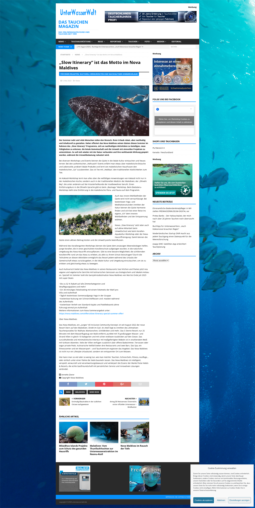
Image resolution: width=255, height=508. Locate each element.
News (61, 41)
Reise (100, 41)
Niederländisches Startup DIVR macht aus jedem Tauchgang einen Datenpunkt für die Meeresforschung (172, 236)
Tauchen (132, 41)
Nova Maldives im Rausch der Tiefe (134, 447)
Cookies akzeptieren (203, 500)
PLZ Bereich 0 (159, 148)
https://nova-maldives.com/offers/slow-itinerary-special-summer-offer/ (91, 313)
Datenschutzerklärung (207, 490)
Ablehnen (221, 500)
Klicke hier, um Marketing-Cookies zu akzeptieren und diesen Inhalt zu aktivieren (174, 120)
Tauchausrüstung (81, 41)
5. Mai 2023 (67, 80)
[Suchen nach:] (182, 46)
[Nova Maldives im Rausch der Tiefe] (135, 432)
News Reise (94, 392)
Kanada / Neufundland (163, 152)
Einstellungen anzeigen (239, 500)
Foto (147, 41)
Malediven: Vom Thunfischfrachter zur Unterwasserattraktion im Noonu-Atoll (104, 450)
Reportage (115, 41)
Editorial (176, 41)
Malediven (80, 392)
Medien (160, 41)
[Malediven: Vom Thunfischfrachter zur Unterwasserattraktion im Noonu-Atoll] (104, 432)
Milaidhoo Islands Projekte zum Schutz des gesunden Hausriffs (73, 448)
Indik (68, 392)
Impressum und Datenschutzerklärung (181, 497)
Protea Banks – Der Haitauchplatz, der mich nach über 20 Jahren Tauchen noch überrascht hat (173, 218)
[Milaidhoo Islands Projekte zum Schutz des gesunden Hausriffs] (73, 432)
